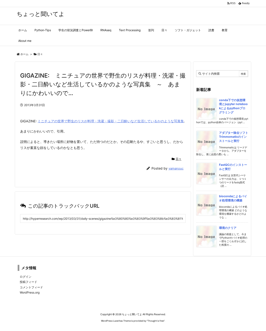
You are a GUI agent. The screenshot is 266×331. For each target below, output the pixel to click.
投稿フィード (28, 282)
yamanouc (176, 168)
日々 (40, 54)
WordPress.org (30, 292)
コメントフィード (31, 287)
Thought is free (156, 320)
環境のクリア (227, 227)
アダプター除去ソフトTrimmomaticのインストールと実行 (233, 137)
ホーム (24, 54)
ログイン (25, 276)
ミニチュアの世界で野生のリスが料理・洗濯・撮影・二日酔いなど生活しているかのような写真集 (111, 121)
